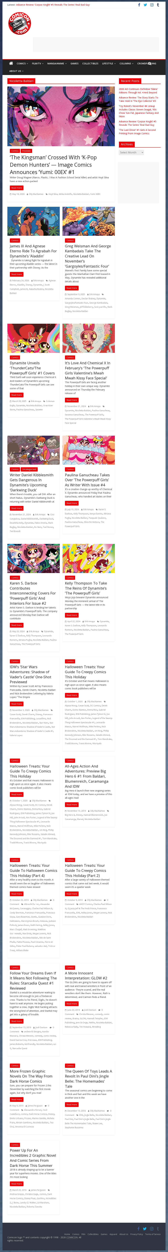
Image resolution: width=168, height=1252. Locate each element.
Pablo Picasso (23, 942)
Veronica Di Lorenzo (24, 1126)
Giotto (34, 916)
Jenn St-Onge (82, 1022)
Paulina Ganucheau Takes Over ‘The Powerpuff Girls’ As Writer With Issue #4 (87, 479)
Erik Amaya (38, 280)
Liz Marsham (43, 1202)
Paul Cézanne (37, 942)
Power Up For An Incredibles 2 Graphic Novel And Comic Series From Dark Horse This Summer (33, 1158)
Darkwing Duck (46, 518)
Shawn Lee (97, 1123)
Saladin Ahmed (103, 735)
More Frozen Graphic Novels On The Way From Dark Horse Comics (31, 1076)
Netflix (92, 1022)
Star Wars (43, 722)
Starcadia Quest (19, 1048)
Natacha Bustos (36, 289)
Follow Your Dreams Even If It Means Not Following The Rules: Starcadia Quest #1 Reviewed (33, 981)
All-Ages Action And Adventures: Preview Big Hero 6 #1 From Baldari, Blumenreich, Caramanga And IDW (86, 776)
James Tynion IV (98, 714)
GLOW (83, 1018)
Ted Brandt (15, 531)
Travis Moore (85, 743)
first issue (32, 1040)
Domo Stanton (79, 709)
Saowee (39, 409)
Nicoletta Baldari (81, 194)
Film (83, 1234)
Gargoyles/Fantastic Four (76, 302)
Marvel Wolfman (80, 726)
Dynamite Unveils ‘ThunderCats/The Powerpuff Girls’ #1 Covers (32, 367)
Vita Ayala (96, 743)
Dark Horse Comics (38, 1114)
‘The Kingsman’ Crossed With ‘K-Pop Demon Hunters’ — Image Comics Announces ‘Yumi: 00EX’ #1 (53, 165)
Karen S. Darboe (17, 635)
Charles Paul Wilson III (42, 908)
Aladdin (20, 284)
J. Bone (15, 1202)
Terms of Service (153, 1234)
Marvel (80, 819)
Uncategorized (29, 469)
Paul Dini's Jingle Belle (84, 1119)
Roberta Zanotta (34, 1206)
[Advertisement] (96, 44)
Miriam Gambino (24, 1122)
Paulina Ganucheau (25, 409)
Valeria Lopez (16, 735)
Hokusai (43, 921)
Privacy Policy (136, 1234)
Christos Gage (31, 1194)
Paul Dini (69, 1119)
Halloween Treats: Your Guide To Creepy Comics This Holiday (85, 671)
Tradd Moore (71, 743)
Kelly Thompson (81, 513)
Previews (26, 150)
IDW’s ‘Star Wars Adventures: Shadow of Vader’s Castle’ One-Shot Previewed (30, 674)
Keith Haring (36, 925)
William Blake (22, 950)
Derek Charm (28, 714)
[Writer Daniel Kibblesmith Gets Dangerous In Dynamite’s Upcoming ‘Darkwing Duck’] (33, 437)
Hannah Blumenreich (93, 815)
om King (98, 730)
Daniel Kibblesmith (29, 518)
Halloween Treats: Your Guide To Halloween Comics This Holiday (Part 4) (33, 870)
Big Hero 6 (70, 815)
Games (74, 63)
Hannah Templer (95, 1018)
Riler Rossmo (88, 735)
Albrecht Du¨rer (31, 904)
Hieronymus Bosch (30, 921)
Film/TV (36, 63)
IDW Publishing (28, 718)
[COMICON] (19, 13)
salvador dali (41, 946)
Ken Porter (86, 718)
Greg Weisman (72, 307)
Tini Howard (85, 1026)
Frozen (27, 1118)
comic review (50, 1035)
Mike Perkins (94, 726)
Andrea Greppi (17, 1194)
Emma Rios (92, 709)
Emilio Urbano (16, 1118)
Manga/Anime (55, 63)
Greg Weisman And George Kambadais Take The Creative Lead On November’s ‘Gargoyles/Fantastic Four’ (88, 256)
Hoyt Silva (53, 194)
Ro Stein (38, 527)
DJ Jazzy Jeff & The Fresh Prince (82, 908)
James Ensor (23, 925)
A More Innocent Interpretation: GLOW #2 (86, 976)
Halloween (15, 921)
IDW (78, 912)
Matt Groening (29, 929)
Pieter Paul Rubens (24, 946)
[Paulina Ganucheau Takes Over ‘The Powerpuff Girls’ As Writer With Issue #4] (89, 437)
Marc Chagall (16, 929)
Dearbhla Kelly (16, 522)
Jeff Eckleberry (86, 307)
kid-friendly (30, 1044)
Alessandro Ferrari (33, 1110)
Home (67, 1234)
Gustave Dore (44, 916)
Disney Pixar (30, 1198)
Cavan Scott (15, 714)
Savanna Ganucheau (74, 414)
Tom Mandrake (105, 739)
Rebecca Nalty (71, 1026)
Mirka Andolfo (65, 194)
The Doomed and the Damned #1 (80, 739)
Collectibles (90, 63)
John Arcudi (74, 718)
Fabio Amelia (41, 522)
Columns (125, 63)
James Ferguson (35, 1105)
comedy (38, 1035)
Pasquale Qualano (97, 518)
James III (24, 289)
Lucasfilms (41, 718)
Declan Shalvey (88, 298)
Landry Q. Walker (28, 1202)
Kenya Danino (96, 513)
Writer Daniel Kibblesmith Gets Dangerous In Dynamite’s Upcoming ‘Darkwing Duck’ (31, 482)
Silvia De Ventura (91, 522)
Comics (21, 63)
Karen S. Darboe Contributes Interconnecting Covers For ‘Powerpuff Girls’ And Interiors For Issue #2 (33, 593)
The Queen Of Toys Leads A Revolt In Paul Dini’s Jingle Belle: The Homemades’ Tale (88, 1079)
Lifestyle (107, 63)
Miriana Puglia (25, 640)
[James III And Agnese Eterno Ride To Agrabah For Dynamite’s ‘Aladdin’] (33, 209)
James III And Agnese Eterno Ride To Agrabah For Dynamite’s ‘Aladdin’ (33, 251)
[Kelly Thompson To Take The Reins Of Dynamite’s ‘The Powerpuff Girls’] (89, 546)
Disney (29, 284)
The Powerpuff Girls (94, 414)
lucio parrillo (100, 307)
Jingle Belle (89, 1115)
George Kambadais (98, 302)
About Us (15, 71)
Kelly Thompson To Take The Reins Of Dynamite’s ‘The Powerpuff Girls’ (86, 588)
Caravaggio (25, 908)
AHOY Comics (85, 904)
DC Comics (95, 705)
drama (75, 1018)
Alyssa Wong (71, 705)
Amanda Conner (72, 298)
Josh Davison (41, 1027)
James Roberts (16, 1044)
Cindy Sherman (17, 912)
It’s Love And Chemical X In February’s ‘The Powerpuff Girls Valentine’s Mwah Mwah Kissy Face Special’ (87, 370)
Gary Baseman (23, 916)
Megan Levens (39, 933)
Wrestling (96, 1026)
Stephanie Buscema (74, 1127)
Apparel (113, 1234)
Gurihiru (40, 1198)
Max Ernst (26, 933)
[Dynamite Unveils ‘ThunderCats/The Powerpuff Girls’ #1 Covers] (33, 325)
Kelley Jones (48, 925)
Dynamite (37, 284)
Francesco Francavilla (35, 912)
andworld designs (32, 1031)
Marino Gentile (39, 1118)
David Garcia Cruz (18, 1040)
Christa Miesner (26, 1035)
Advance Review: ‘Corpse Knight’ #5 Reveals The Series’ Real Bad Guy (53, 4)
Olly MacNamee (36, 194)
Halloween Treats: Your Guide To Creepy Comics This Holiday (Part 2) (85, 870)
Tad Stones (48, 527)
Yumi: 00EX (95, 194)
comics (24, 1114)
